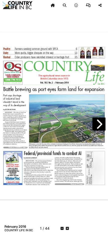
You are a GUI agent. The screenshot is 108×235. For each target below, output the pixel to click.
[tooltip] (53, 5)
